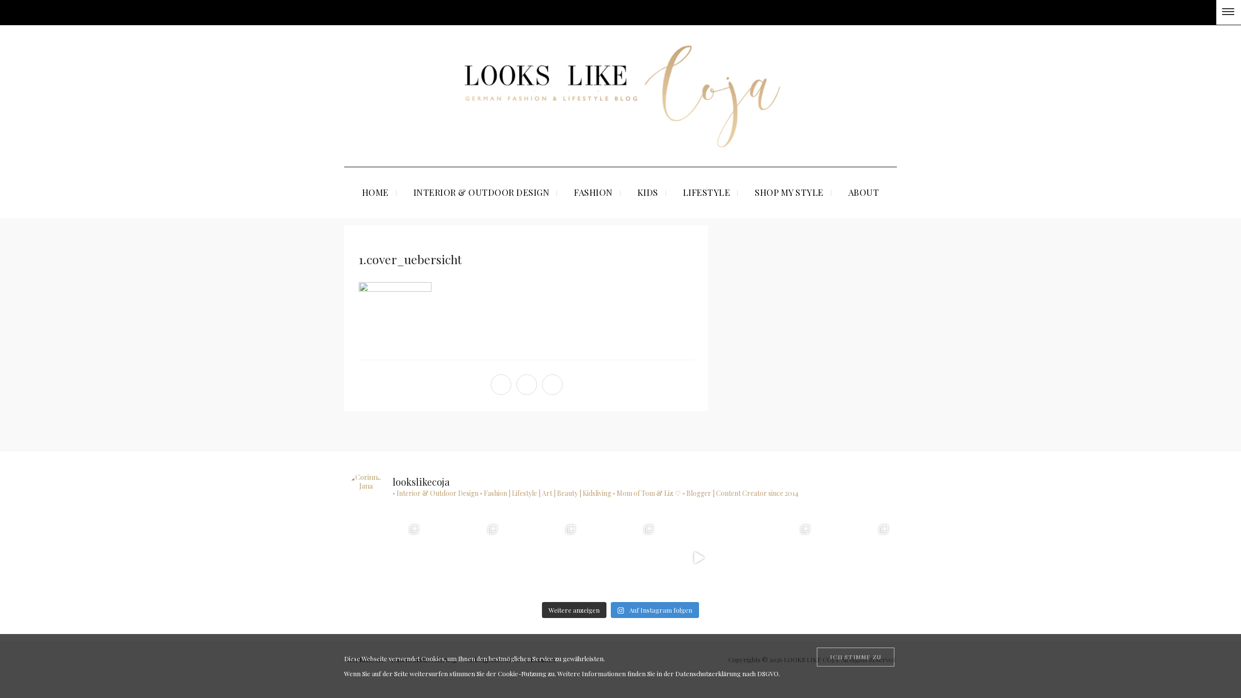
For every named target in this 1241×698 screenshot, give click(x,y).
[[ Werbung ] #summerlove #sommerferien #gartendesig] (542, 557)
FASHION (593, 192)
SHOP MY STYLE (789, 192)
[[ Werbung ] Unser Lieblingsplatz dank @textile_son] (698, 557)
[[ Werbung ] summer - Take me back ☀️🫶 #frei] (385, 557)
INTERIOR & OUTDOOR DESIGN (482, 192)
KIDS (647, 192)
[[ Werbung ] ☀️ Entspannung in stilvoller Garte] (854, 557)
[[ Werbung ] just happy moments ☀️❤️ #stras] (463, 557)
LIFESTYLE (707, 192)
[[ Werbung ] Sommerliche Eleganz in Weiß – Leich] (620, 557)
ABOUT (863, 192)
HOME (375, 192)
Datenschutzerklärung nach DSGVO (727, 673)
